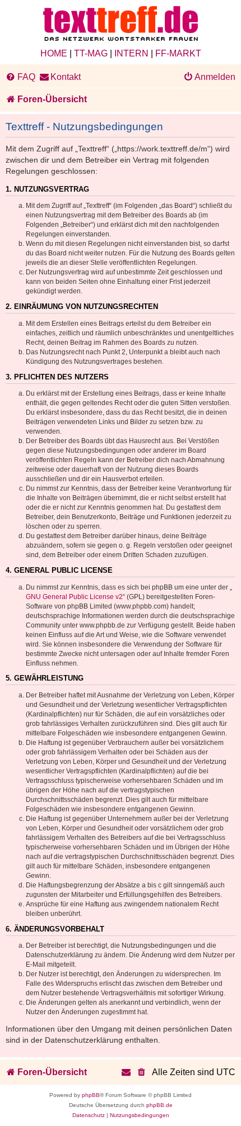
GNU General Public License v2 (74, 597)
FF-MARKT (178, 53)
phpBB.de (159, 1105)
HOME (53, 53)
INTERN (131, 53)
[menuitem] (20, 77)
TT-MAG (91, 53)
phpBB (91, 1095)
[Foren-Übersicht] (120, 24)
